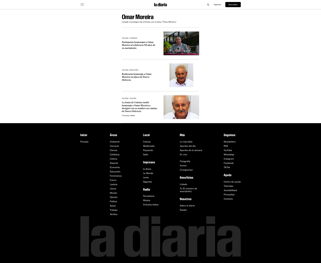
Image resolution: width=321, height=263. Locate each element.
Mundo (113, 193)
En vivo (183, 154)
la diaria (147, 169)
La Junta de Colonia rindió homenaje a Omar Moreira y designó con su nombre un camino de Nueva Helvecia (139, 107)
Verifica (113, 214)
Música (146, 200)
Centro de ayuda (232, 181)
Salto (145, 154)
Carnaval (114, 146)
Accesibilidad (230, 190)
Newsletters (230, 141)
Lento (146, 177)
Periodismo (148, 196)
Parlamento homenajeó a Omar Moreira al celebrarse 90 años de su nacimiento (138, 45)
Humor (183, 165)
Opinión (113, 197)
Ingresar (217, 4)
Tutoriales (228, 186)
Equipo (183, 210)
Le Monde (148, 173)
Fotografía (185, 161)
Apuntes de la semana (191, 150)
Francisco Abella (128, 115)
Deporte (114, 163)
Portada (84, 141)
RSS (226, 146)
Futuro (113, 180)
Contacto (228, 198)
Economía (115, 167)
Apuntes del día (188, 146)
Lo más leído (186, 141)
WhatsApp (229, 154)
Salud (113, 205)
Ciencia (113, 150)
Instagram (229, 158)
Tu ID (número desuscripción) (188, 190)
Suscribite (233, 4)
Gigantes (147, 181)
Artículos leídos (150, 204)
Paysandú (148, 150)
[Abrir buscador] (208, 4)
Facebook (229, 163)
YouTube (228, 150)
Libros (113, 188)
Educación (115, 171)
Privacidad (229, 194)
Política (113, 201)
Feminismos (116, 175)
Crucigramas (186, 169)
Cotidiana (114, 154)
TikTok (227, 167)
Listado (183, 184)
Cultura (113, 158)
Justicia (113, 184)
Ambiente (115, 141)
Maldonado (149, 146)
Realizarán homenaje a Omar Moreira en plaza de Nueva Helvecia (137, 77)
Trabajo (113, 210)
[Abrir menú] (82, 5)
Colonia (147, 141)
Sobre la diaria (187, 205)
